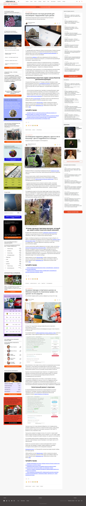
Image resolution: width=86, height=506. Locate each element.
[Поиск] (81, 1)
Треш (48, 1)
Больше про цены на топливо (12, 334)
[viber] (14, 500)
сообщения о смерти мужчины (50, 232)
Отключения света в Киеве (45, 7)
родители (43, 283)
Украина (27, 1)
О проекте (59, 1)
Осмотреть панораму (13, 67)
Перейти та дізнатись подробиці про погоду (13, 217)
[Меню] (18, 1)
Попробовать (12, 291)
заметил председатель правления (34, 96)
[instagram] (6, 500)
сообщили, (34, 57)
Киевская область (33, 283)
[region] (13, 215)
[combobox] (19, 213)
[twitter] (9, 500)
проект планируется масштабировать (48, 53)
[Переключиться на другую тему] (79, 1)
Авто (81, 500)
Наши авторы (23, 500)
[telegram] (11, 500)
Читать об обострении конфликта (12, 95)
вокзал (33, 129)
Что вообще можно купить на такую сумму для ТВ (13, 159)
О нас (18, 500)
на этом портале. (37, 98)
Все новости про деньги (12, 187)
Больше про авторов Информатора (73, 161)
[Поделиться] (57, 23)
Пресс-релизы (53, 1)
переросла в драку (55, 170)
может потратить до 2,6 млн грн (41, 394)
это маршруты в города (44, 83)
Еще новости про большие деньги (12, 366)
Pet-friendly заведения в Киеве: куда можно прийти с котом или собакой (43, 115)
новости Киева (28, 129)
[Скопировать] (60, 23)
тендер (37, 486)
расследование (49, 283)
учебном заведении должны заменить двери (46, 332)
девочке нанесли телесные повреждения (44, 179)
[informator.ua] (10, 1)
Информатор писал (29, 449)
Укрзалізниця (39, 129)
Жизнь (31, 1)
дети (39, 283)
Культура (39, 1)
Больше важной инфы (73, 211)
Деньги (44, 1)
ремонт (41, 486)
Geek (76, 500)
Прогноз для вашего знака (13, 237)
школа (33, 486)
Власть (35, 1)
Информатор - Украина (71, 500)
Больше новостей (73, 76)
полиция (27, 283)
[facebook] (4, 500)
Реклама (64, 1)
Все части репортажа (13, 422)
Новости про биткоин (13, 394)
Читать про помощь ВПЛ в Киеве (13, 141)
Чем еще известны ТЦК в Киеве (13, 119)
